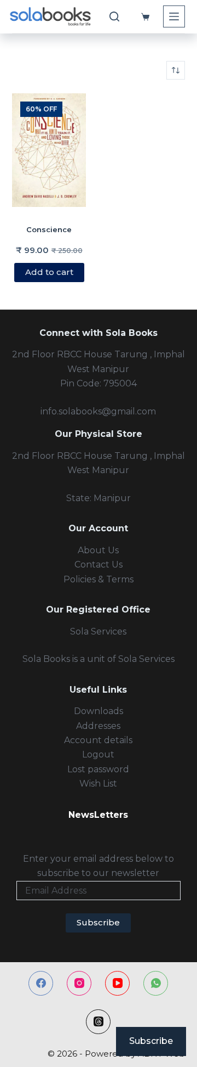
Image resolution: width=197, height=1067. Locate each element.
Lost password (98, 769)
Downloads (98, 711)
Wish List (98, 783)
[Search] (114, 16)
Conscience (49, 229)
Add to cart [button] (49, 272)
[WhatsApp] (155, 983)
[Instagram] (79, 983)
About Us (98, 550)
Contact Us (98, 564)
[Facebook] (40, 983)
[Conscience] (49, 150)
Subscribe (98, 922)
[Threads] (98, 1021)
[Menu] (174, 16)
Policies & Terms (98, 579)
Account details (98, 740)
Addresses (98, 726)
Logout (98, 754)
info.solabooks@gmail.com (98, 411)
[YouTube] (117, 983)
